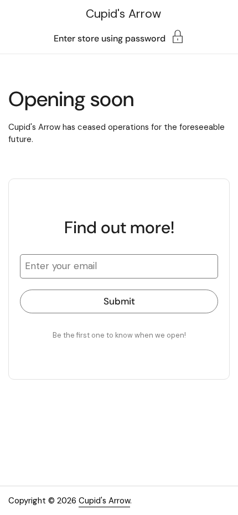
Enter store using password (109, 38)
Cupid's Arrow (123, 14)
